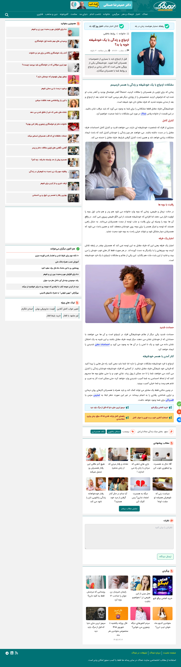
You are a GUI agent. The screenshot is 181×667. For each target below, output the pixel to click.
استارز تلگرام (27, 309)
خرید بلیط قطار (54, 315)
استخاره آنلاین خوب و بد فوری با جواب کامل (150, 417)
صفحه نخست (169, 653)
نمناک (145, 14)
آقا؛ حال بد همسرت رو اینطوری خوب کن (162, 466)
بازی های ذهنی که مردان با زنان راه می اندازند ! (140, 468)
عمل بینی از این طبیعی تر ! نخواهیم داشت (141, 597)
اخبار (138, 14)
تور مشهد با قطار (70, 315)
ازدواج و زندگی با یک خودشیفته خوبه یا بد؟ (109, 42)
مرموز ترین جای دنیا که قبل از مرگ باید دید (107, 407)
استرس (96, 395)
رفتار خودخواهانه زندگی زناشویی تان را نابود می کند (96, 497)
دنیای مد (83, 14)
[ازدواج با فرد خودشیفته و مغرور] (129, 294)
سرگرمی (115, 14)
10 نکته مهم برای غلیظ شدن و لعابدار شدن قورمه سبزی (57, 255)
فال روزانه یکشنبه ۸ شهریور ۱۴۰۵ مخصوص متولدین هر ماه (118, 629)
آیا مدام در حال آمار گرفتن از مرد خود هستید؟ (118, 497)
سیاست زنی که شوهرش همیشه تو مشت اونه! (162, 497)
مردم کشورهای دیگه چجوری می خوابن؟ (140, 625)
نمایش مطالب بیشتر (129, 508)
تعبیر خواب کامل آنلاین (67, 309)
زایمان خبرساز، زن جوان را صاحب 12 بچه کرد (118, 596)
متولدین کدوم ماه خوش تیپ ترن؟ (163, 625)
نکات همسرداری (98, 431)
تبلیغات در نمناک (139, 653)
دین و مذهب (51, 14)
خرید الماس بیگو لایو (159, 407)
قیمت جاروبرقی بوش (44, 309)
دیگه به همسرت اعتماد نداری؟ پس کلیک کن (140, 497)
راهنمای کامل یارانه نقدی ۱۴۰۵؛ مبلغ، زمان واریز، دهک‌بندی (106, 417)
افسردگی (170, 400)
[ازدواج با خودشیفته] (129, 171)
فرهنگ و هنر (127, 14)
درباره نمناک (154, 653)
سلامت (74, 14)
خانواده (106, 14)
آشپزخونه (64, 14)
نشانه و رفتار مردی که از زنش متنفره (118, 466)
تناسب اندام (95, 14)
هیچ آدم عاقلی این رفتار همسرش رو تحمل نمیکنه (96, 468)
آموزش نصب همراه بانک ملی (67, 261)
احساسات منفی (102, 344)
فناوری (40, 14)
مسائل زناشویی (114, 431)
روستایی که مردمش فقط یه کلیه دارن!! (96, 594)
